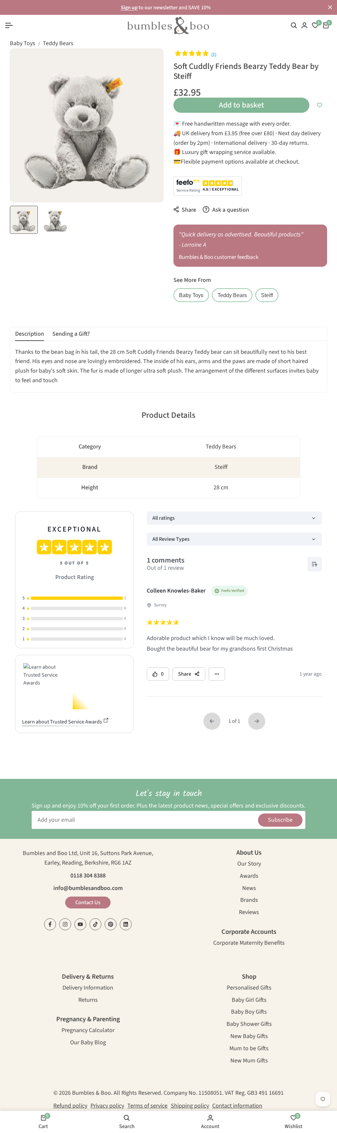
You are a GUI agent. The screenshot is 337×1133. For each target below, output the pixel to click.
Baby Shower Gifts (249, 1024)
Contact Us (87, 902)
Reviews (249, 912)
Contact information (237, 1106)
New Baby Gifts (249, 1036)
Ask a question (230, 210)
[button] (319, 105)
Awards (249, 876)
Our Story (249, 864)
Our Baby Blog (88, 1043)
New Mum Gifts (249, 1061)
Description (29, 334)
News (249, 888)
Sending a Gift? (71, 334)
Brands (249, 900)
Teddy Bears (58, 43)
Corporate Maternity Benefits (249, 943)
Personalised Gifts (249, 988)
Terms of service (147, 1106)
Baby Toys (22, 43)
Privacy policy (107, 1106)
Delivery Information (88, 988)
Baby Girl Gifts (249, 1000)
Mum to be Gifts (249, 1049)
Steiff (267, 295)
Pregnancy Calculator (88, 1030)
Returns (88, 1000)
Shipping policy (190, 1106)
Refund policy (70, 1106)
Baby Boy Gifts (249, 1012)
